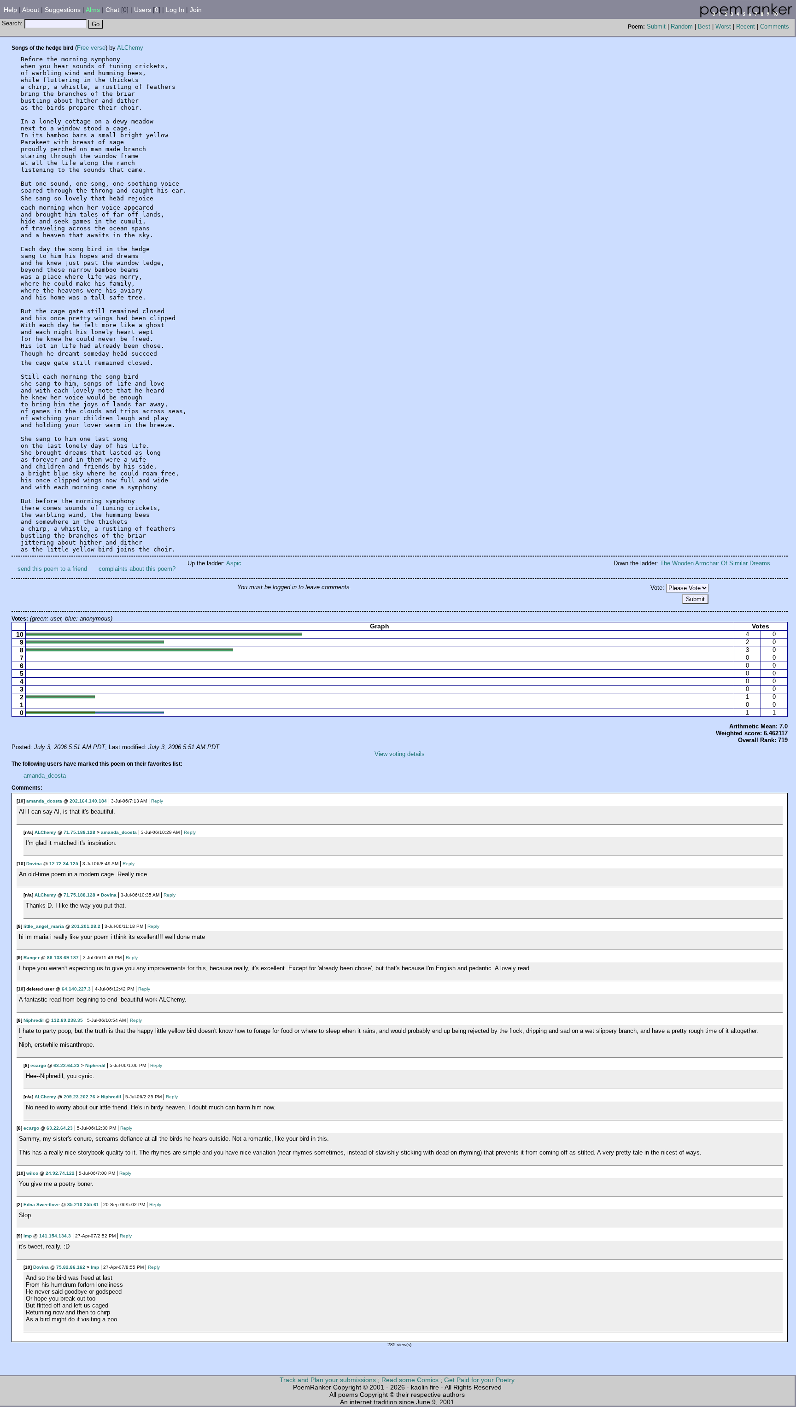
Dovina (34, 863)
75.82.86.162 (70, 1267)
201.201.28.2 (85, 926)
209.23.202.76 (79, 1096)
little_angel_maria (43, 926)
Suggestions (63, 9)
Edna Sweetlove (41, 1204)
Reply (157, 800)
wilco (32, 1173)
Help (10, 9)
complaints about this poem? (137, 568)
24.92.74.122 (60, 1173)
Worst (723, 26)
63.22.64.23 (66, 1065)
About (30, 9)
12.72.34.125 (63, 863)
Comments (774, 26)
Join (196, 9)
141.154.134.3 (55, 1235)
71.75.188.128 (79, 832)
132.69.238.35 (67, 1020)
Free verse (91, 47)
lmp (27, 1235)
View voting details (400, 753)
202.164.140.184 (88, 800)
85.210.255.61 (83, 1204)
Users (142, 9)
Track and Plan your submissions (328, 1380)
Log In (175, 9)
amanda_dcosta (44, 775)
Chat (112, 9)
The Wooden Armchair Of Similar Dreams (715, 563)
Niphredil (33, 1020)
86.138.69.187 (63, 957)
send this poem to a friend (52, 568)
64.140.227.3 (76, 988)
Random (682, 26)
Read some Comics (410, 1380)
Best (704, 26)
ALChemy (130, 47)
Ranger (31, 957)
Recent (745, 26)
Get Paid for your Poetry (479, 1380)
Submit (656, 26)
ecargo (38, 1065)
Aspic (233, 563)
